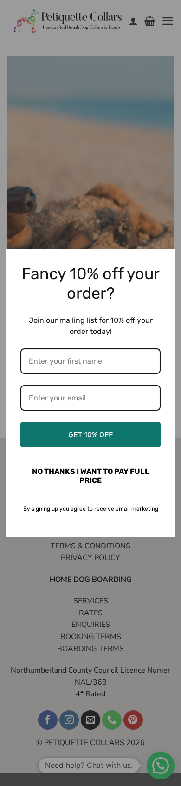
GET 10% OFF (90, 434)
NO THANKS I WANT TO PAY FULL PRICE (90, 476)
